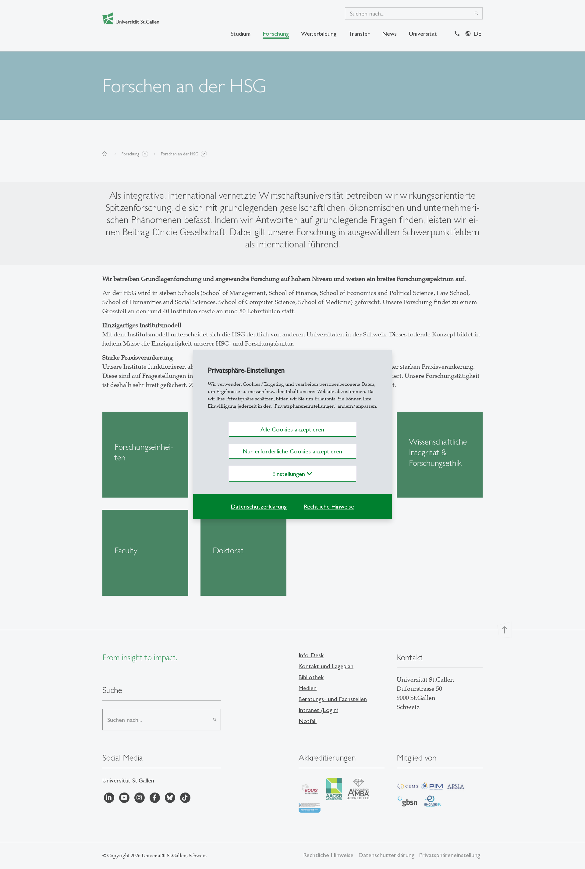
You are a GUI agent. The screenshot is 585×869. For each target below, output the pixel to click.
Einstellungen (289, 473)
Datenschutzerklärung (259, 506)
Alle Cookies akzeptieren (292, 429)
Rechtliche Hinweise (329, 506)
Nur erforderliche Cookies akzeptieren (292, 451)
